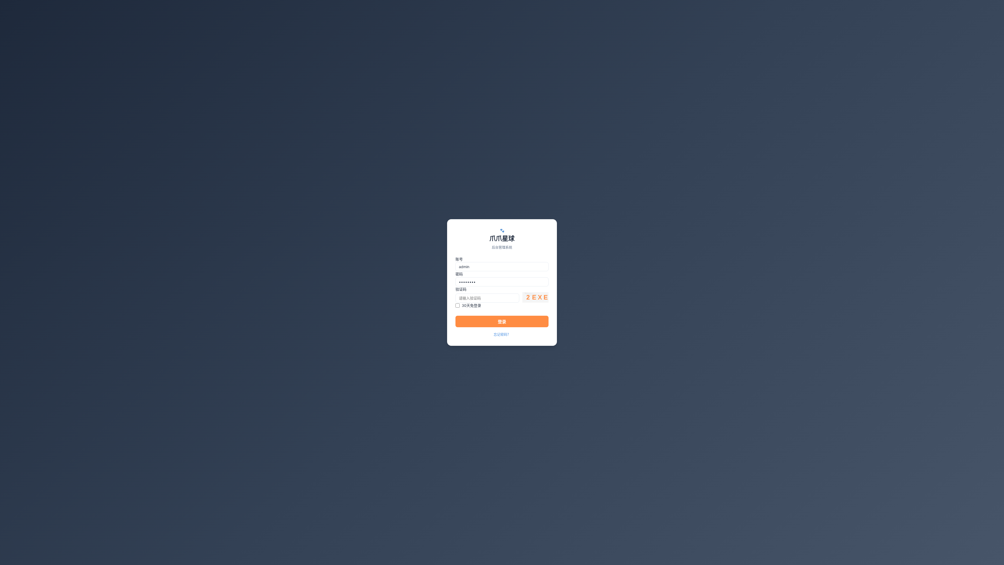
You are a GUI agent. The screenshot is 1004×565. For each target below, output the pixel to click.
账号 (459, 259)
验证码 (460, 289)
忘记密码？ (502, 334)
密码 (459, 274)
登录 (502, 321)
